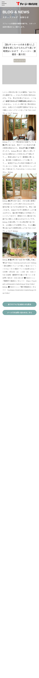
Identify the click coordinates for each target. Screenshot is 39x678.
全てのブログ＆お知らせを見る (19, 304)
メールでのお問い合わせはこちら (19, 312)
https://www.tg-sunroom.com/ (19, 262)
